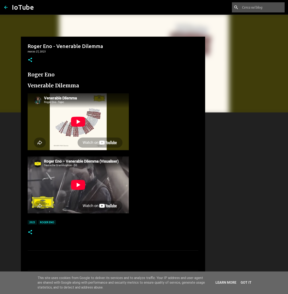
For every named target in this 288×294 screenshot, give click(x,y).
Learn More (225, 283)
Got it (246, 283)
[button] (30, 60)
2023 (32, 222)
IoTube (23, 7)
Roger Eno (47, 222)
